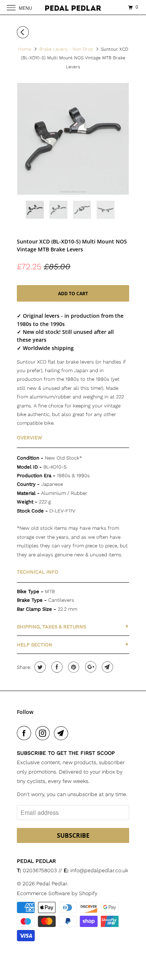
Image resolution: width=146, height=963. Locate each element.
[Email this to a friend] (106, 667)
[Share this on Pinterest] (72, 667)
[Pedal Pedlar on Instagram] (44, 733)
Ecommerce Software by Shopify (57, 893)
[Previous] (24, 32)
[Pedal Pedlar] (73, 7)
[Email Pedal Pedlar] (62, 733)
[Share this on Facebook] (56, 667)
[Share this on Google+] (89, 667)
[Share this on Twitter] (39, 667)
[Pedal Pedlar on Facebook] (25, 733)
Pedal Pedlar (51, 883)
